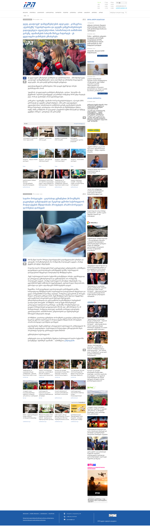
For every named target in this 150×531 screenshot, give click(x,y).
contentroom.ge (26, 421)
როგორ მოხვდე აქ (79, 123)
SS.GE (25, 123)
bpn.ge (99, 2)
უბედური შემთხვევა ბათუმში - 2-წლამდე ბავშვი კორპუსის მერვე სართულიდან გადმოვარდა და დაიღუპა (78, 183)
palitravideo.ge (26, 187)
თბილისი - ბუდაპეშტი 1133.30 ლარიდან (61, 160)
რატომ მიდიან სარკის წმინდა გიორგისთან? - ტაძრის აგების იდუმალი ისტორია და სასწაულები (96, 213)
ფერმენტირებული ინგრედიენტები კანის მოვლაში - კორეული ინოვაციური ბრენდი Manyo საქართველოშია (77, 418)
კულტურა (94, 12)
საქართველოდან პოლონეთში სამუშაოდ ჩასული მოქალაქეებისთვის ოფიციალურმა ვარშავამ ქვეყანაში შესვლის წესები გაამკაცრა (78, 396)
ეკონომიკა (73, 12)
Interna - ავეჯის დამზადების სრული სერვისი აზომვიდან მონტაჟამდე (30, 416)
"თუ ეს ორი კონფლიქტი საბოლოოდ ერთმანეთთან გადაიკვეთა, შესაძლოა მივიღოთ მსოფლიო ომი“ (95, 192)
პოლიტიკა (33, 12)
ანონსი (101, 12)
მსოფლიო (58, 12)
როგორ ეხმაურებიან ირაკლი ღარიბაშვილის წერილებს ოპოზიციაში (61, 393)
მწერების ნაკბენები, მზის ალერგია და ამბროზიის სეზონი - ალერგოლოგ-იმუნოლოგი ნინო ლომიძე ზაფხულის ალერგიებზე (46, 418)
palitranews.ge (58, 398)
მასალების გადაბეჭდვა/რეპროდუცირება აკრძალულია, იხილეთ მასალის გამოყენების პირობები (38, 519)
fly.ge (24, 166)
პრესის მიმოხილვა (94, 98)
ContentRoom (81, 402)
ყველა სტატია (102, 93)
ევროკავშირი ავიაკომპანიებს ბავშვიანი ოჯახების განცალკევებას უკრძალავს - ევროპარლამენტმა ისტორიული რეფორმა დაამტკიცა (97, 455)
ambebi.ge (25, 377)
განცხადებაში (69, 340)
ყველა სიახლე (102, 55)
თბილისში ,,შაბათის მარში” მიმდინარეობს (96, 51)
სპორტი (80, 12)
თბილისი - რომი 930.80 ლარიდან (77, 160)
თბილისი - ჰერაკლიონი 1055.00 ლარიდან (45, 160)
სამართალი (40, 12)
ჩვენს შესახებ (34, 513)
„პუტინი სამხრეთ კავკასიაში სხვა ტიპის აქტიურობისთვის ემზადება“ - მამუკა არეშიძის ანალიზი (96, 149)
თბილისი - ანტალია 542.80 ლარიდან (30, 160)
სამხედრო (87, 12)
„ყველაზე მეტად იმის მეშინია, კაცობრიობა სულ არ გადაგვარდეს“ (96, 171)
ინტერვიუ (90, 62)
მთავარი (25, 12)
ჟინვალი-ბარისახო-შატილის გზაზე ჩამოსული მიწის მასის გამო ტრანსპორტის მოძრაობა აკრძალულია (97, 28)
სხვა (25, 15)
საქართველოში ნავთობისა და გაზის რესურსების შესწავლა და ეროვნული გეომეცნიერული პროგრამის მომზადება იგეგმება (46, 396)
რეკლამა (51, 513)
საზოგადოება (50, 12)
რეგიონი (65, 12)
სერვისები (43, 513)
